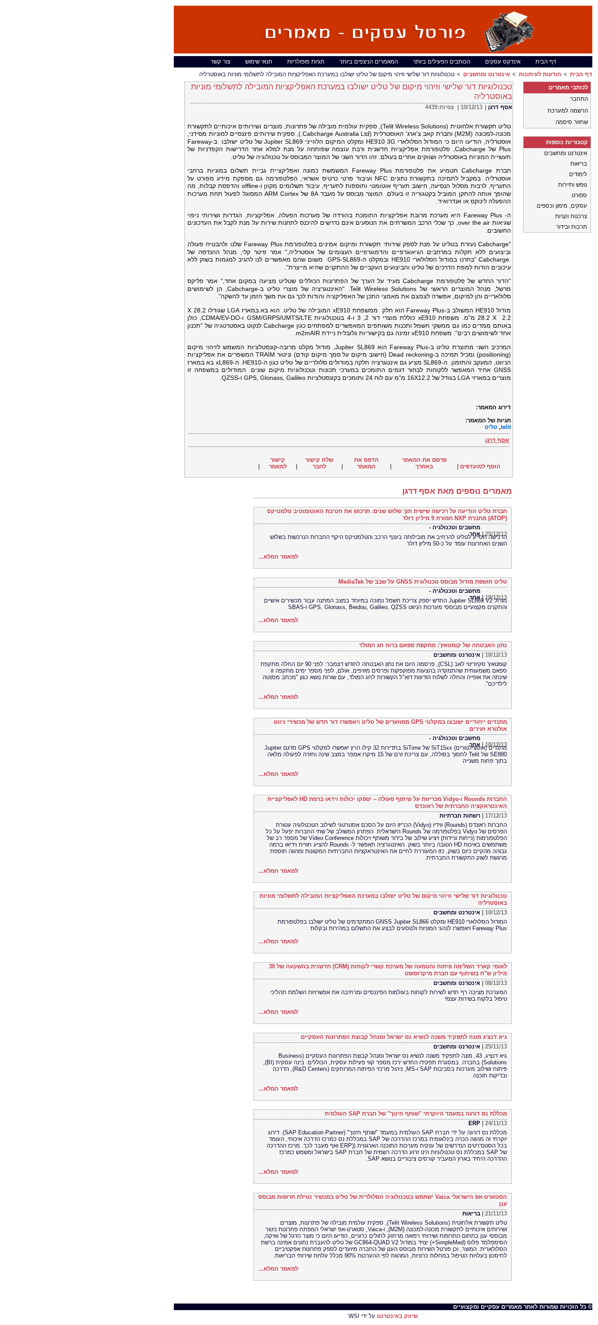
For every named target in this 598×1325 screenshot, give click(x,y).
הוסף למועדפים (480, 466)
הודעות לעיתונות (540, 74)
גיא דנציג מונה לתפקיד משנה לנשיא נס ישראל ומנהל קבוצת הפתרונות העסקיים (404, 1037)
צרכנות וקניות (571, 216)
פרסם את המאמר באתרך (424, 463)
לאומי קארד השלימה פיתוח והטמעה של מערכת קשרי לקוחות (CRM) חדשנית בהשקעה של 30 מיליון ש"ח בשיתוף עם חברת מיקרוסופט (388, 970)
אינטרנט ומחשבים (486, 74)
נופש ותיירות (572, 184)
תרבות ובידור (571, 226)
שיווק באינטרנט (397, 1316)
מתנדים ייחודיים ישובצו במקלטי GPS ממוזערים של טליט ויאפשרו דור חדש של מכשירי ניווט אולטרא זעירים (390, 725)
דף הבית (545, 61)
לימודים (578, 174)
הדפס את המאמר (366, 463)
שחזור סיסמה (572, 122)
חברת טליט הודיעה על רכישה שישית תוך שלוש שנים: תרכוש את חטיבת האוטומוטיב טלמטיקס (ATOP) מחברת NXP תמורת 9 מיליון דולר (387, 514)
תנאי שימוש (258, 61)
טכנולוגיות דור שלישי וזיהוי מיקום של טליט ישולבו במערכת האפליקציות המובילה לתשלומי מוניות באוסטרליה (383, 899)
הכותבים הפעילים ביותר (441, 61)
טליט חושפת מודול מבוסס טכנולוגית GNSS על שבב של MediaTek (422, 581)
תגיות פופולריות (305, 61)
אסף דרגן (500, 107)
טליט (491, 427)
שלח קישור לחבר (319, 463)
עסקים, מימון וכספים (562, 205)
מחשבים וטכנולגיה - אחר (454, 530)
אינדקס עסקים (503, 61)
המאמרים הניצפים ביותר (368, 61)
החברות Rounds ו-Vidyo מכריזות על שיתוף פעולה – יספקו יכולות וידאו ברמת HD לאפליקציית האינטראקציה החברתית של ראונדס (387, 802)
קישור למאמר (278, 463)
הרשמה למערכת (568, 110)
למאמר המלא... (278, 556)
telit (506, 427)
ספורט (579, 195)
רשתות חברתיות (460, 815)
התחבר (579, 99)
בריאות (471, 1213)
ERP (474, 1123)
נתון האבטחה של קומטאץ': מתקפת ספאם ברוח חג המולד (433, 645)
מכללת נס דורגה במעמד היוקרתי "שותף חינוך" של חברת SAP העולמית (416, 1113)
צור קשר (220, 61)
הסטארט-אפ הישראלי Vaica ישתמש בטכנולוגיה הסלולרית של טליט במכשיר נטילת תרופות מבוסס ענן (382, 1200)
